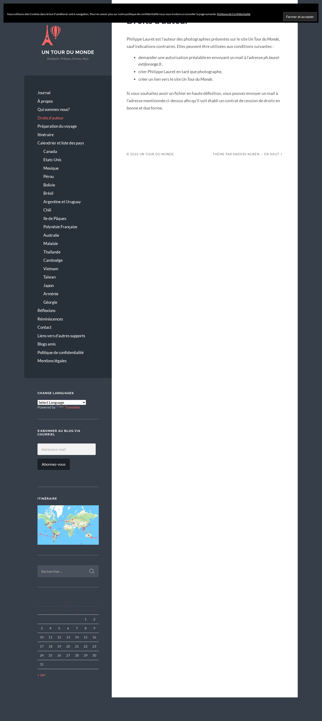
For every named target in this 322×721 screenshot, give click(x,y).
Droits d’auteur (50, 117)
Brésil (48, 193)
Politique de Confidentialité (233, 14)
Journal (43, 92)
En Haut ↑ (273, 154)
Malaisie (50, 243)
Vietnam (50, 268)
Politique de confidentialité (60, 352)
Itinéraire (45, 134)
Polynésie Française (60, 226)
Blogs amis (46, 344)
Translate (72, 407)
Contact (44, 327)
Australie (51, 235)
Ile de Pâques (54, 218)
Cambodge (53, 260)
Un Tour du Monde (157, 154)
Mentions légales (51, 360)
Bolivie (49, 184)
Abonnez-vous (54, 464)
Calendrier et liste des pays (60, 142)
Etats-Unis (52, 159)
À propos (45, 101)
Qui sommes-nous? (53, 109)
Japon (48, 285)
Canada (50, 151)
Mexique (51, 168)
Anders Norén (246, 154)
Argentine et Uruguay (62, 201)
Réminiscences (50, 318)
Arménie (50, 293)
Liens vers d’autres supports (61, 335)
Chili (47, 209)
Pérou (48, 176)
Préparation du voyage (57, 126)
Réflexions (46, 310)
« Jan (41, 675)
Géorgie (50, 302)
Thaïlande (52, 251)
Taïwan (49, 276)
